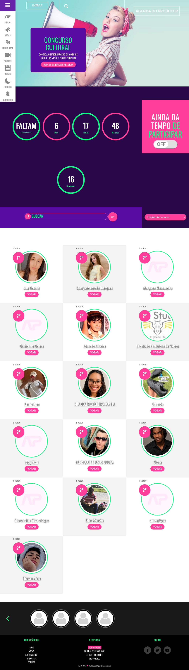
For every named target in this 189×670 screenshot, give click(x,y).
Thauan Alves (31, 578)
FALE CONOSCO (94, 658)
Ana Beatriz (31, 288)
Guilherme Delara (31, 346)
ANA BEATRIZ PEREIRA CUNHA (94, 404)
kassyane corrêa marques (94, 288)
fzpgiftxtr (31, 462)
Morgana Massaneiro (157, 288)
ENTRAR (37, 5)
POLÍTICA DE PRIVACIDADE (94, 651)
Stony (157, 462)
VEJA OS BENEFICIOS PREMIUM (58, 64)
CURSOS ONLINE (31, 654)
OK (112, 216)
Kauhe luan (31, 404)
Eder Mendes (94, 520)
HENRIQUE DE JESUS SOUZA (94, 462)
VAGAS (31, 651)
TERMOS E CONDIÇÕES (94, 654)
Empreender (106, 666)
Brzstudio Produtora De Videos (157, 346)
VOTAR (31, 294)
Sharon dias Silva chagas (31, 520)
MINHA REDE (32, 658)
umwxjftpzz (157, 520)
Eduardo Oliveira (94, 346)
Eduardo (157, 404)
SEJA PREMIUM (94, 647)
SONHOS (31, 662)
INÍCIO (31, 647)
